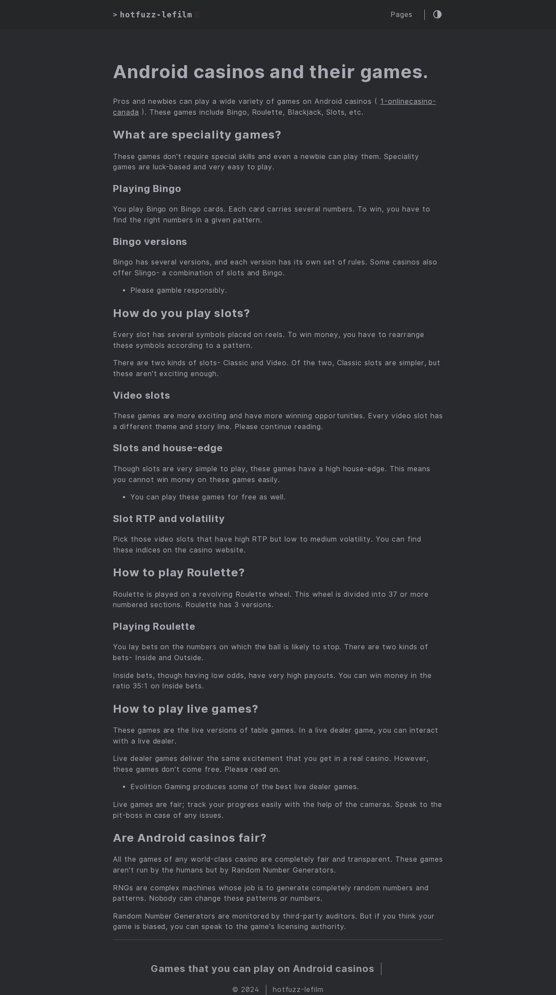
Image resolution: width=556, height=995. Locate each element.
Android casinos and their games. (271, 72)
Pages (402, 14)
